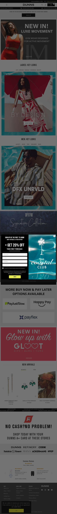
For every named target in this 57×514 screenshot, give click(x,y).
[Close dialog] (54, 236)
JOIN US (14, 276)
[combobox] (14, 254)
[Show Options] (26, 254)
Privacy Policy (10, 273)
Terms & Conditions (18, 273)
